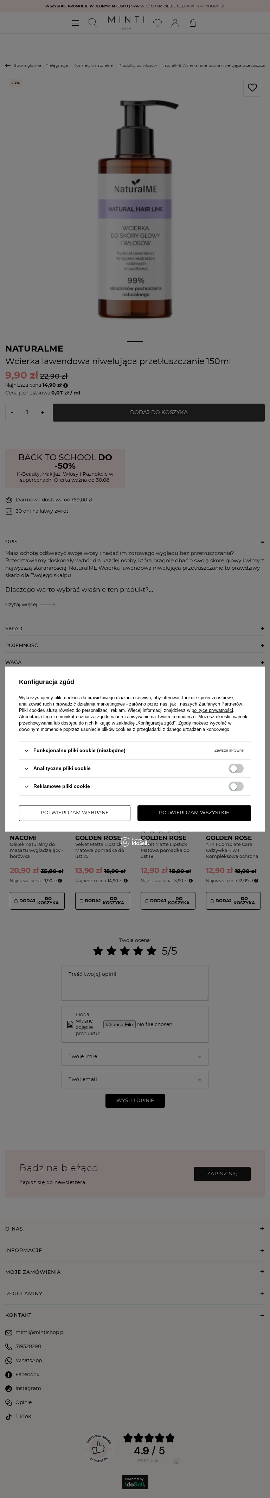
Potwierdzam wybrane (75, 812)
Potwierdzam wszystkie (194, 812)
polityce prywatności (212, 710)
